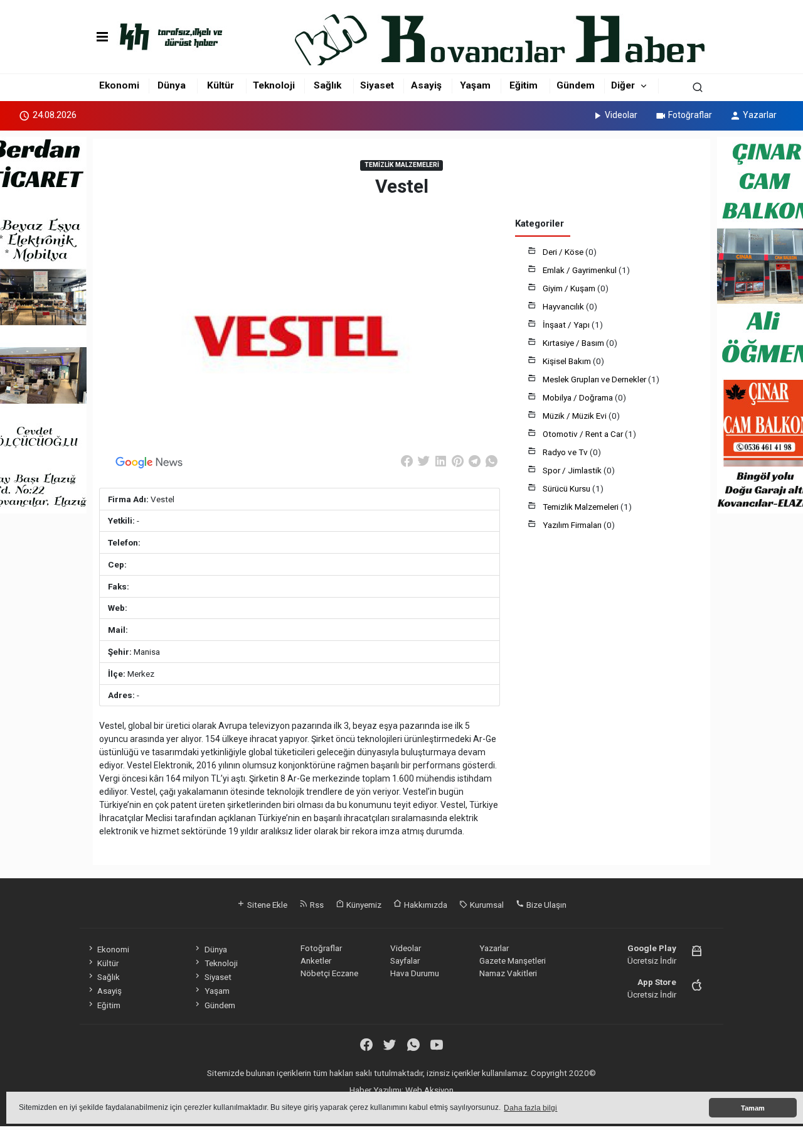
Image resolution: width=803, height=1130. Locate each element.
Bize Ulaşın (545, 905)
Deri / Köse (564, 252)
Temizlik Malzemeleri (581, 507)
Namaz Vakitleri (508, 973)
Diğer (623, 85)
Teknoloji (274, 85)
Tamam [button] (753, 1108)
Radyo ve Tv (566, 452)
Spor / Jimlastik (573, 470)
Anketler (315, 960)
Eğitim (523, 85)
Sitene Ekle (266, 905)
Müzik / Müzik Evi (576, 416)
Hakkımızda (424, 905)
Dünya (171, 85)
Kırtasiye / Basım (574, 343)
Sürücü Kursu (567, 488)
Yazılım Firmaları (573, 525)
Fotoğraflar (690, 115)
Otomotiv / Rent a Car (584, 434)
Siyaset (377, 85)
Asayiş (426, 85)
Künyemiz (362, 905)
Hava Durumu (414, 973)
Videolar (621, 115)
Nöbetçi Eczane (329, 973)
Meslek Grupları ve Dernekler (595, 379)
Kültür (220, 85)
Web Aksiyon (429, 1090)
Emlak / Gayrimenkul (581, 270)
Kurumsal (486, 905)
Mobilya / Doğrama (579, 397)
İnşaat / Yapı (567, 325)
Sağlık (327, 85)
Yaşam (475, 85)
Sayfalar (405, 960)
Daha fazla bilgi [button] (530, 1108)
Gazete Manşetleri (512, 960)
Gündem (575, 85)
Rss (316, 905)
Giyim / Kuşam (570, 288)
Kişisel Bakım (568, 361)
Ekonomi (119, 85)
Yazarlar (760, 115)
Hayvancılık (564, 306)
